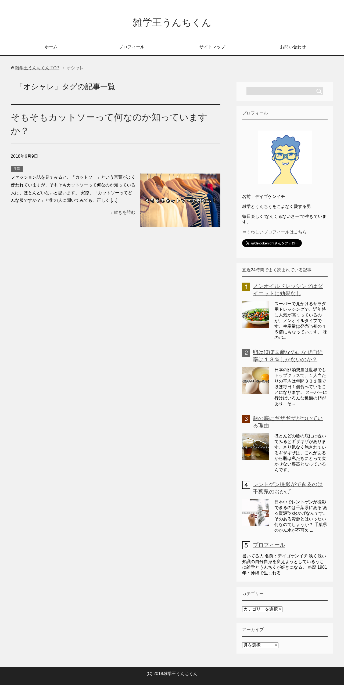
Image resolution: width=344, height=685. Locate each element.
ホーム (51, 47)
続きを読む (124, 212)
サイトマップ (212, 47)
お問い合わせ (293, 47)
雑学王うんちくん (172, 22)
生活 (17, 169)
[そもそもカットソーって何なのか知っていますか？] (180, 223)
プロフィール (132, 47)
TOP (37, 68)
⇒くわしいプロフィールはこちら (274, 232)
